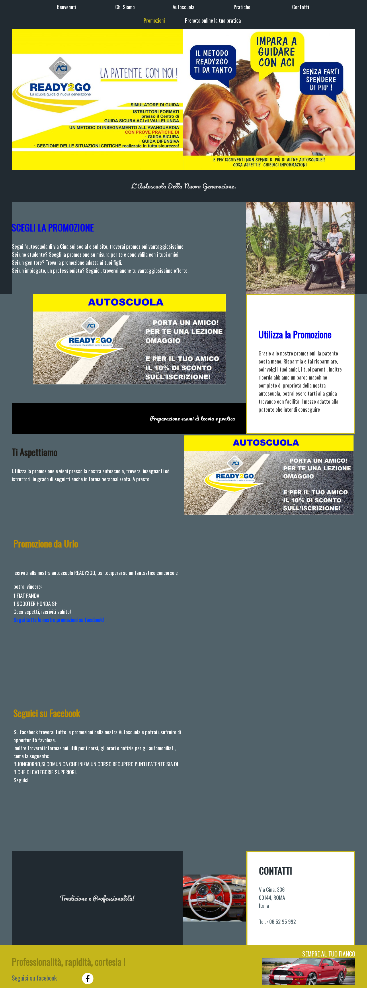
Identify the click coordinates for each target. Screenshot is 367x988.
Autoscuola (183, 7)
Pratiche (242, 7)
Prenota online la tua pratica (213, 20)
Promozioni (154, 20)
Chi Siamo (125, 7)
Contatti (300, 7)
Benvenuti (66, 7)
